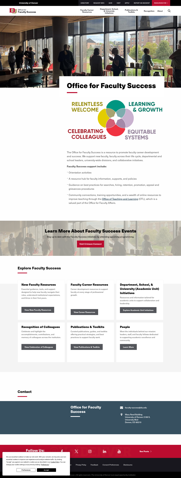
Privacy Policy (81, 465)
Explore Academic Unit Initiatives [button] (138, 310)
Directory (85, 3)
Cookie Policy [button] (55, 462)
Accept (46, 470)
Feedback (94, 465)
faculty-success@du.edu (136, 407)
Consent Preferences (111, 465)
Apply (127, 3)
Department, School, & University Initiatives (109, 11)
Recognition (149, 10)
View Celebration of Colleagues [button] (39, 347)
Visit (118, 3)
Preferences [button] (45, 465)
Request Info (98, 3)
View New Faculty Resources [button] (38, 309)
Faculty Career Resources (87, 11)
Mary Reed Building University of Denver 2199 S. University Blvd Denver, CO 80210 (137, 418)
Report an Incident (142, 3)
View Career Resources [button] (84, 312)
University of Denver (28, 2)
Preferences (26, 470)
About (160, 10)
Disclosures (127, 465)
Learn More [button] (128, 347)
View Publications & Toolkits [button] (87, 347)
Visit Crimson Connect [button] (90, 243)
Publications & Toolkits (131, 11)
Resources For (160, 3)
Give (110, 3)
